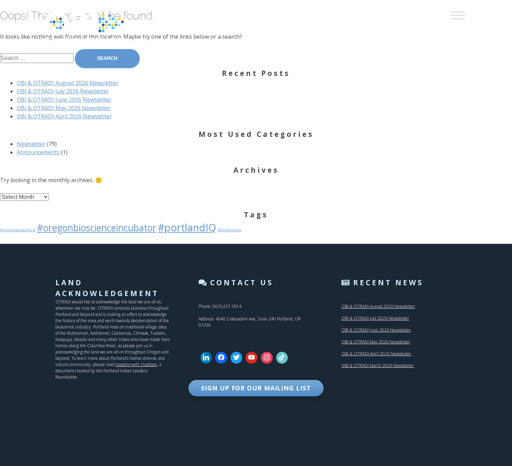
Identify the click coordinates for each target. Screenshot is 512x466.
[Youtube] (251, 357)
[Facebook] (221, 357)
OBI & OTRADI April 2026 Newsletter (64, 116)
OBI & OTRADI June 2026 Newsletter (64, 99)
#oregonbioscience (18, 229)
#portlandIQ (187, 227)
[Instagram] (266, 357)
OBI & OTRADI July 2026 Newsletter (63, 91)
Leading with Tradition (136, 364)
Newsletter (31, 144)
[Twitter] (236, 357)
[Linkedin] (206, 357)
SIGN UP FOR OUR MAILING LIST (256, 388)
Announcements (38, 152)
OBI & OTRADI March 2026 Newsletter (377, 365)
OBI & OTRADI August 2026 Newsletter (67, 83)
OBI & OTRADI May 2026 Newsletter (64, 108)
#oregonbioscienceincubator (96, 228)
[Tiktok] (282, 357)
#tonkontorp (229, 229)
